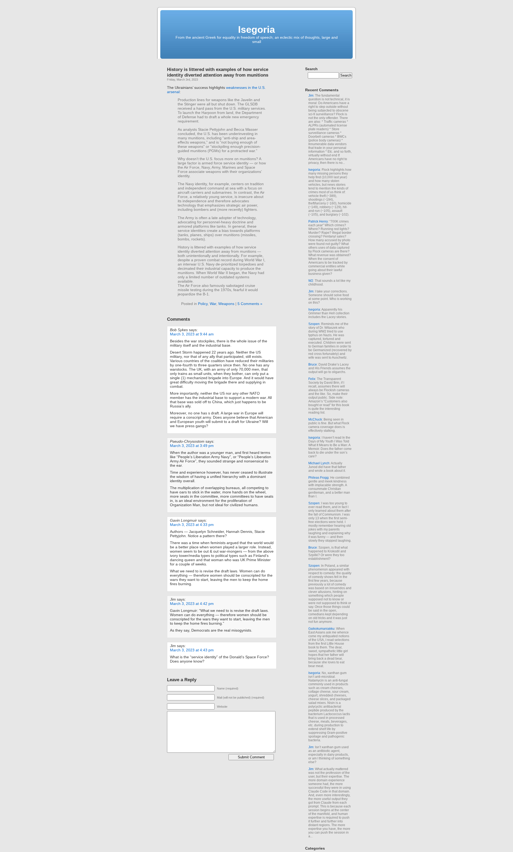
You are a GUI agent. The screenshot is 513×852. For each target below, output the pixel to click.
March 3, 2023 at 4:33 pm (192, 524)
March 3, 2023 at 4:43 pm (192, 650)
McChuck (315, 419)
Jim (310, 95)
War (213, 304)
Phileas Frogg (318, 478)
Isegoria (256, 29)
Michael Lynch (318, 463)
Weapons (226, 304)
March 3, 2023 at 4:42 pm (192, 603)
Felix (311, 379)
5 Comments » (250, 304)
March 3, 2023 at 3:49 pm (192, 445)
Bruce (312, 364)
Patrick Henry (318, 221)
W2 (310, 281)
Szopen (314, 324)
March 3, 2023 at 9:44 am (192, 334)
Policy (203, 304)
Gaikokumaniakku (321, 629)
